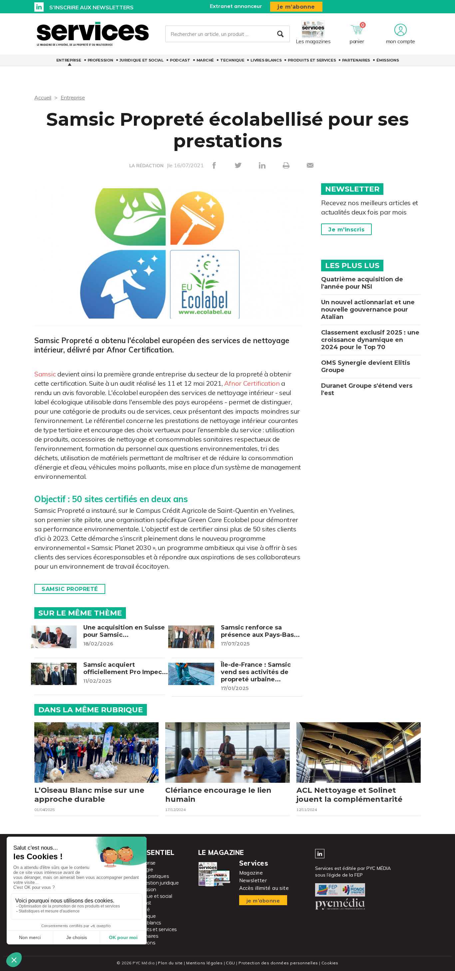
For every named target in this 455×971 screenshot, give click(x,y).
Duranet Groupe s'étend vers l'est (366, 389)
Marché (205, 60)
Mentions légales (204, 962)
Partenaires (356, 60)
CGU (230, 962)
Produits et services (312, 60)
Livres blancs (265, 60)
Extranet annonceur (236, 6)
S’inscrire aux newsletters (91, 7)
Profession (100, 60)
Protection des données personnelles (278, 962)
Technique (232, 60)
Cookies (329, 962)
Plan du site (170, 962)
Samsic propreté (70, 589)
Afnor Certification (252, 383)
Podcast (180, 60)
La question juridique (156, 883)
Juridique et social (142, 60)
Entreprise (68, 60)
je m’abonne (296, 7)
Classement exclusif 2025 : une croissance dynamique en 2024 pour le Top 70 (370, 340)
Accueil (42, 97)
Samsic (45, 374)
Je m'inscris (346, 229)
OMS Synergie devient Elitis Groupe (365, 366)
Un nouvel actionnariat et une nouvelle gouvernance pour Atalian (368, 310)
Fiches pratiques (151, 876)
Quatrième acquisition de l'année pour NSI (362, 283)
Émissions (387, 60)
